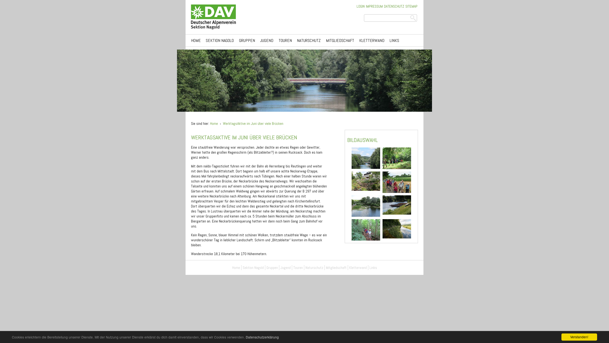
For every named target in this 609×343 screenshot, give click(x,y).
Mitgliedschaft (340, 40)
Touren (285, 40)
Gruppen (247, 40)
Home (196, 40)
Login (361, 6)
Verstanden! (579, 336)
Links (394, 40)
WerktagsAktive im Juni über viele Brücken (253, 123)
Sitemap (411, 6)
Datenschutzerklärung (262, 337)
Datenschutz (394, 6)
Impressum (374, 6)
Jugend (266, 40)
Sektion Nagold (220, 40)
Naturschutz (309, 40)
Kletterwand (371, 40)
